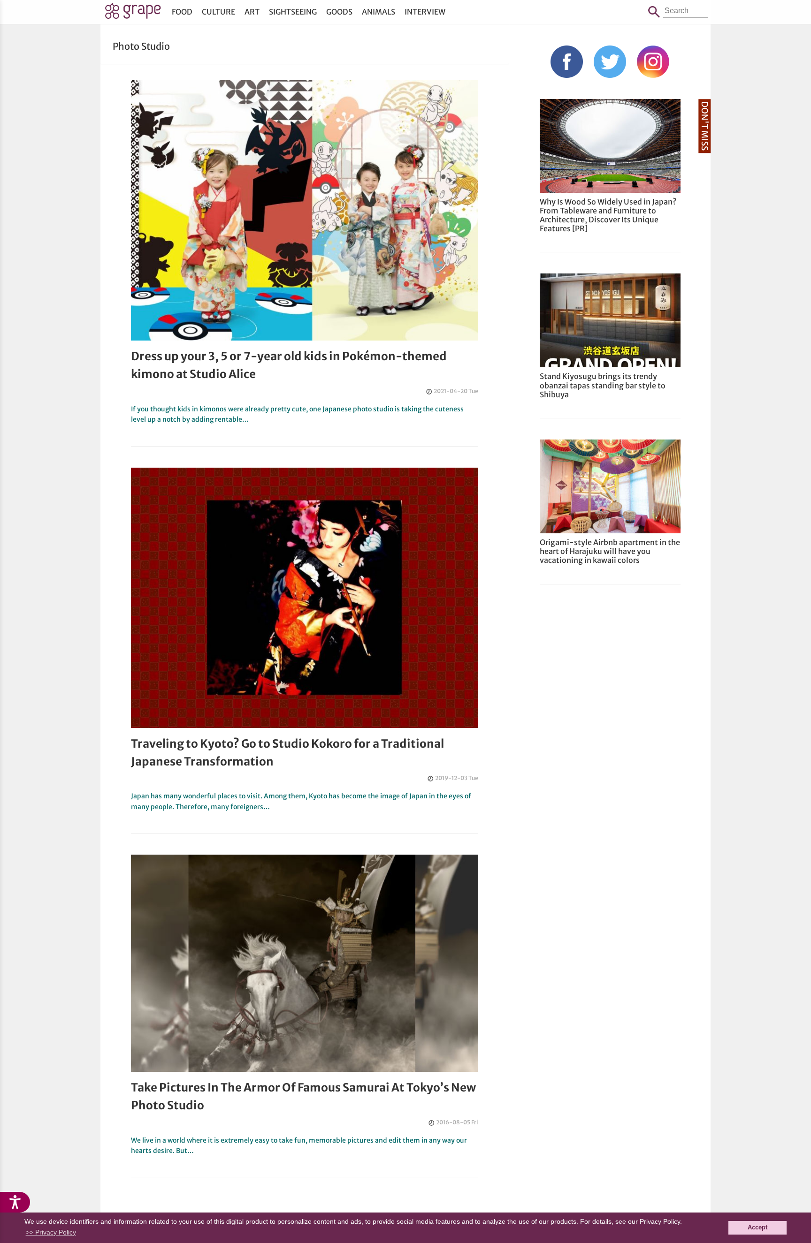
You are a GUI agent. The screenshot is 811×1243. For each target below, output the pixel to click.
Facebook (567, 61)
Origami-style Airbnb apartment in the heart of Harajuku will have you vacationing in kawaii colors (610, 551)
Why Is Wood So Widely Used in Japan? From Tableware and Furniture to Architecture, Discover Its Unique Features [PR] (608, 215)
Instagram (653, 61)
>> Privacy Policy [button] (51, 1232)
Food (182, 11)
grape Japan (133, 13)
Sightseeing (293, 11)
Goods (339, 11)
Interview (425, 11)
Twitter (610, 61)
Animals (378, 11)
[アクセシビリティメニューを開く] (15, 1202)
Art (252, 11)
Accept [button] (757, 1227)
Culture (218, 11)
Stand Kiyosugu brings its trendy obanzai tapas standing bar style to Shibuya (603, 385)
